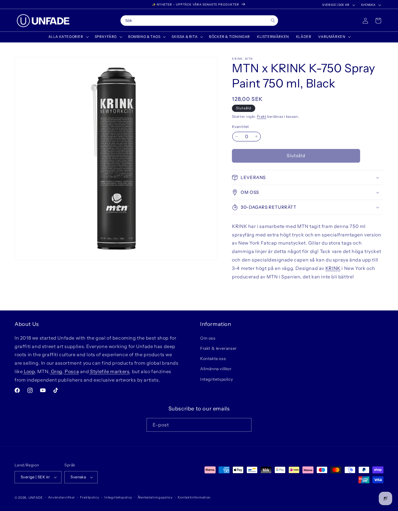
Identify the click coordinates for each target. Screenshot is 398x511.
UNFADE (36, 498)
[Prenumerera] (244, 425)
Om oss (208, 337)
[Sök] (273, 20)
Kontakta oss (213, 358)
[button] (68, 37)
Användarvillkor (61, 497)
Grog (56, 371)
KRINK (333, 268)
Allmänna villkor (216, 368)
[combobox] (199, 20)
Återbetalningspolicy (155, 497)
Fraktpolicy (89, 497)
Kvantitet (240, 126)
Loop (29, 371)
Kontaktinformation (194, 497)
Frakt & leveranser (218, 348)
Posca (71, 371)
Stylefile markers (109, 371)
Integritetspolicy (216, 379)
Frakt (262, 116)
